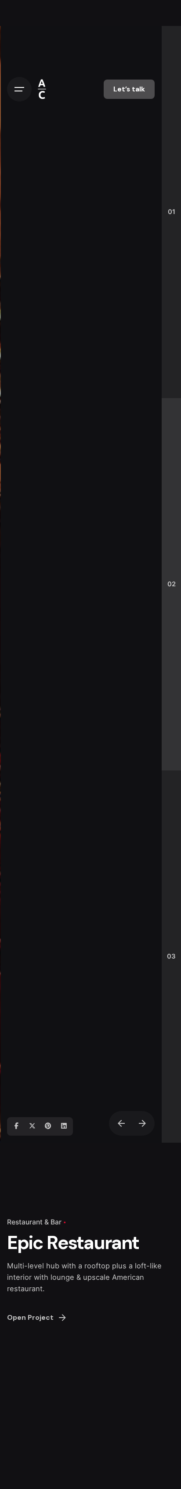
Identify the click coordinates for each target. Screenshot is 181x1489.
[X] (32, 1126)
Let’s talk (129, 89)
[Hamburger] (19, 89)
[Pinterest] (48, 1126)
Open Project (30, 1317)
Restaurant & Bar (34, 1222)
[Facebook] (16, 1126)
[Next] (142, 1123)
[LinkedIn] (64, 1126)
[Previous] (121, 1123)
